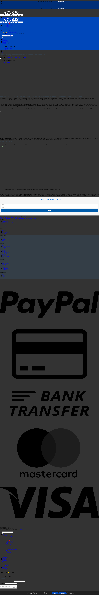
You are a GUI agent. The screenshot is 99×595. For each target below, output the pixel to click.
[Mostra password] (16, 583)
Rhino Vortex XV (4, 247)
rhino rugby (65, 216)
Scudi (8, 34)
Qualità (6, 48)
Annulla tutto (62, 593)
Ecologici (9, 22)
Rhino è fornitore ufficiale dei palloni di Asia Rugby (11, 217)
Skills (8, 23)
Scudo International (5, 263)
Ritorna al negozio (8, 48)
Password (2, 583)
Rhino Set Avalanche (5, 252)
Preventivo (4, 560)
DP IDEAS (20, 529)
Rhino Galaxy (4, 248)
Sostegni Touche (10, 30)
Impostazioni (71, 593)
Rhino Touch (4, 251)
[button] (3, 6)
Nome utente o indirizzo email (7, 581)
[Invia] (2, 37)
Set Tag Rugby (10, 38)
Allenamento (9, 19)
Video (6, 49)
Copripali (9, 35)
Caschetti (9, 27)
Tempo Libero (10, 25)
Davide (25, 57)
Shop (3, 17)
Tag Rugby (7, 36)
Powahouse (4, 274)
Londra (54, 216)
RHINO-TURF (61, 1)
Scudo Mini (4, 265)
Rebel (3, 277)
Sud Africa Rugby (8, 31)
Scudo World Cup (5, 262)
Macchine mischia (6, 559)
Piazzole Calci (10, 24)
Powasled (3, 275)
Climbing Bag (4, 267)
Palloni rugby (5, 221)
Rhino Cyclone (4, 250)
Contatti (6, 46)
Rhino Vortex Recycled (6, 246)
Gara (8, 20)
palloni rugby (59, 216)
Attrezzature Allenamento (7, 222)
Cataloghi (7, 47)
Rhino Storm (4, 254)
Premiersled (4, 276)
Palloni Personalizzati (5, 256)
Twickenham (79, 216)
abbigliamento (26, 216)
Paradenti (9, 28)
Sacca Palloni (4, 257)
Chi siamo (4, 44)
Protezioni (7, 26)
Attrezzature (5, 558)
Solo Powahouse (5, 278)
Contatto (6, 33)
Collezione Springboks (12, 32)
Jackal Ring (4, 266)
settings (46, 593)
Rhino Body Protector (5, 269)
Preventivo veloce (6, 232)
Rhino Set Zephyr (5, 253)
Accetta (54, 593)
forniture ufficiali (48, 216)
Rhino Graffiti (4, 255)
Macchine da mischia (6, 223)
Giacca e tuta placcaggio (6, 268)
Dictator (3, 273)
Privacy (3, 237)
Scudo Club (4, 264)
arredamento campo (34, 216)
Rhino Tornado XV (5, 249)
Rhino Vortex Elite (5, 245)
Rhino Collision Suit (5, 270)
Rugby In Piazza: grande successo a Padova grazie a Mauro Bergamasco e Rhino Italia (18, 218)
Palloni (6, 18)
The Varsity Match (72, 216)
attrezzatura (42, 216)
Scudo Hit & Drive (5, 261)
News (3, 39)
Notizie (1, 51)
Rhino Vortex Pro (5, 244)
